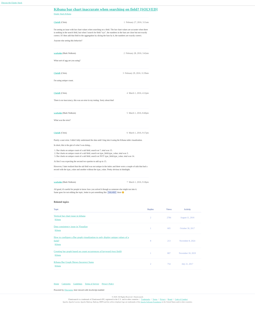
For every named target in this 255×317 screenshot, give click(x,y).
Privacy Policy (108, 284)
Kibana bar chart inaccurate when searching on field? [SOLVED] (106, 9)
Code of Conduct (181, 299)
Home (56, 284)
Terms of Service (92, 284)
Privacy (163, 299)
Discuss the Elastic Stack (11, 3)
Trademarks (145, 299)
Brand (170, 299)
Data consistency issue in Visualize (71, 226)
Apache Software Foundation (151, 302)
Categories (66, 284)
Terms (155, 299)
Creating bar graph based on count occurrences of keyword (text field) (88, 251)
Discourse (68, 290)
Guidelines (77, 284)
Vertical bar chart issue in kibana (69, 216)
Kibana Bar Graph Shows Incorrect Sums (74, 262)
